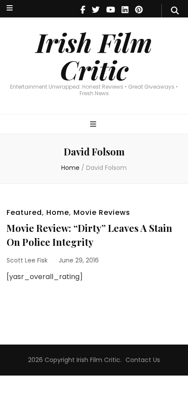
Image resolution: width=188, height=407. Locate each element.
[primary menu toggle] (94, 125)
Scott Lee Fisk (27, 260)
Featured (24, 212)
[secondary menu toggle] (10, 8)
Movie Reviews (101, 212)
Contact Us (142, 359)
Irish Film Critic (94, 55)
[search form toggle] (175, 10)
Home (57, 212)
